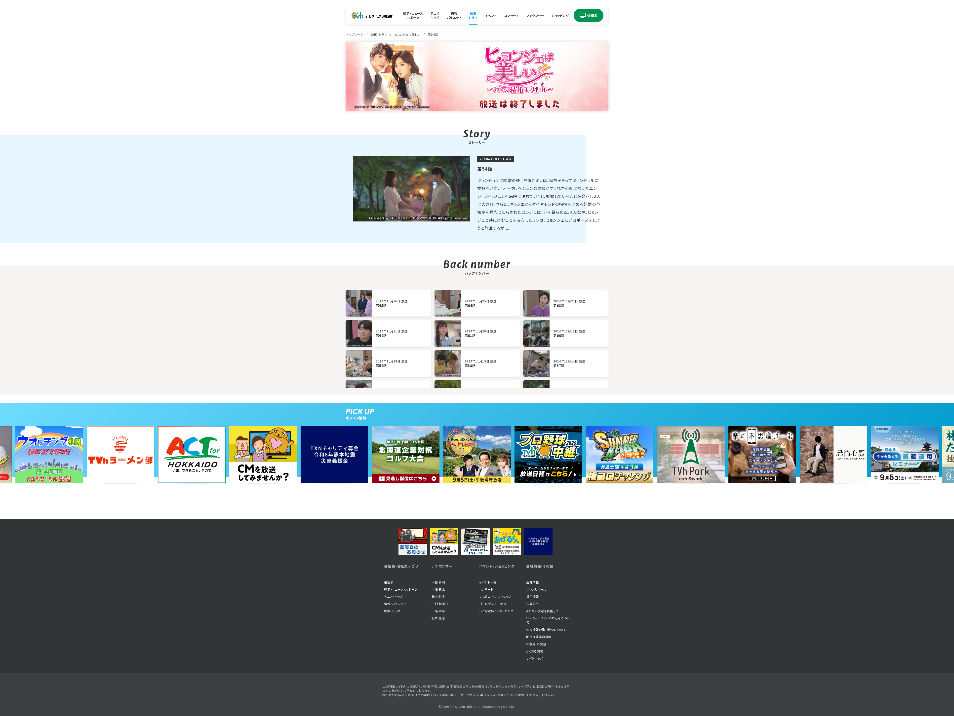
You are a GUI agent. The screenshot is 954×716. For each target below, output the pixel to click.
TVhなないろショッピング (496, 611)
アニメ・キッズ (393, 596)
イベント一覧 (488, 582)
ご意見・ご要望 (536, 644)
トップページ (354, 34)
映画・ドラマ (379, 34)
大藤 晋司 (438, 582)
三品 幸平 (438, 611)
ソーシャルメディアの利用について (548, 620)
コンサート (511, 15)
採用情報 (532, 596)
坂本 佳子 (438, 618)
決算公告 (532, 604)
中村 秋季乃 (440, 604)
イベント (491, 15)
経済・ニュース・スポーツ (400, 589)
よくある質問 (534, 651)
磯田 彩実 (438, 596)
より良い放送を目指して (542, 611)
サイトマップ (534, 658)
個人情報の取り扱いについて (546, 629)
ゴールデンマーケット (493, 604)
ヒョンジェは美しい (407, 34)
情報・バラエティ (395, 604)
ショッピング (560, 15)
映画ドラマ (473, 15)
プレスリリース (536, 589)
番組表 (389, 582)
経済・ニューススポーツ (413, 15)
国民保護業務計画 (539, 637)
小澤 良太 (438, 589)
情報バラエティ (454, 15)
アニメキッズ (434, 15)
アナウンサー (535, 15)
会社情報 (532, 582)
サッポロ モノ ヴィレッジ (495, 596)
